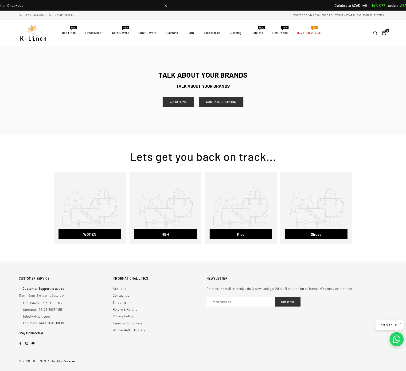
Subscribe (288, 302)
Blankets (257, 30)
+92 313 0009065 (64, 14)
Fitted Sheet (94, 33)
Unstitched (280, 30)
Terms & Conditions (128, 323)
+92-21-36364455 (35, 14)
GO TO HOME (178, 102)
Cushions (171, 33)
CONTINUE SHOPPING (221, 102)
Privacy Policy (123, 316)
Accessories (211, 33)
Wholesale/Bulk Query (129, 330)
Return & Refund (125, 309)
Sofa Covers (120, 30)
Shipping (119, 302)
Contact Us (121, 295)
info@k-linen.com (36, 316)
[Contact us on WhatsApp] (397, 339)
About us (119, 289)
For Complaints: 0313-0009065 (46, 323)
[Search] (375, 33)
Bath (190, 33)
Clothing (235, 33)
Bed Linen (69, 30)
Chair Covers (147, 33)
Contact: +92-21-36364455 (43, 309)
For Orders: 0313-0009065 (42, 303)
